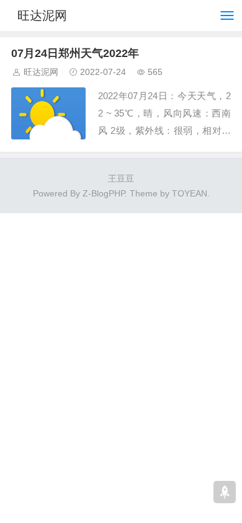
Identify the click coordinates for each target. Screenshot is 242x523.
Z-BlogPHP (104, 193)
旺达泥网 (42, 15)
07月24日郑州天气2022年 (75, 53)
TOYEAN (189, 193)
